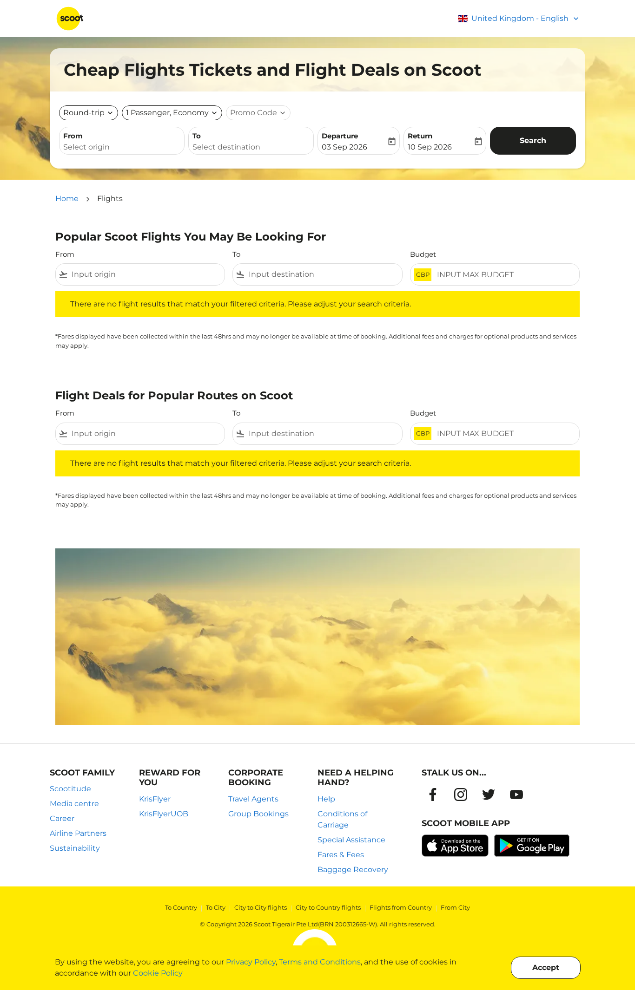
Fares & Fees (341, 854)
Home (67, 198)
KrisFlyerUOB (163, 813)
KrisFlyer (155, 799)
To (196, 135)
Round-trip (84, 112)
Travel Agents (253, 799)
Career (62, 818)
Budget (423, 254)
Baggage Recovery (353, 869)
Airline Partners (78, 833)
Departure (340, 135)
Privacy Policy (251, 961)
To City (215, 907)
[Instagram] (461, 794)
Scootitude (70, 788)
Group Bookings (258, 813)
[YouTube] (516, 794)
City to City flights (260, 907)
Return (420, 135)
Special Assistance (351, 839)
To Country (181, 907)
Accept (545, 967)
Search (533, 140)
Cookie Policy (158, 973)
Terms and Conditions (320, 961)
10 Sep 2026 (430, 147)
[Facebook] (433, 794)
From (73, 135)
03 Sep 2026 (344, 147)
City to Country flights (328, 907)
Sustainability (75, 848)
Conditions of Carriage (342, 819)
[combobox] (121, 147)
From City (455, 907)
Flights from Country (401, 907)
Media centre (74, 803)
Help (326, 799)
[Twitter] (488, 794)
